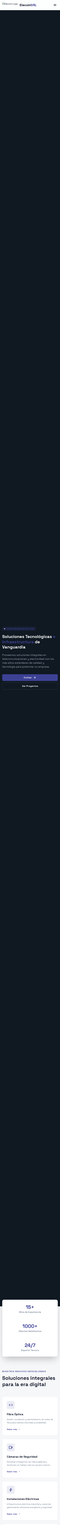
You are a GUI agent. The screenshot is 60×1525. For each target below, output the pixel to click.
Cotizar (30, 678)
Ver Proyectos (30, 686)
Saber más (14, 1429)
